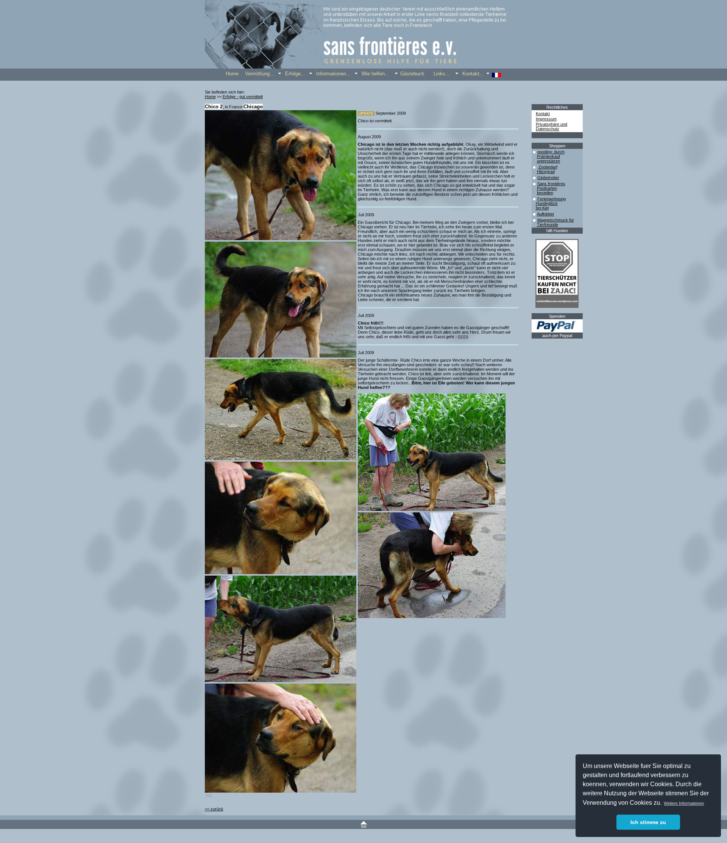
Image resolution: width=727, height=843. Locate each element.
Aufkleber (545, 214)
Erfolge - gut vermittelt (243, 96)
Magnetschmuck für (555, 220)
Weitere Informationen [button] (684, 803)
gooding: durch (551, 152)
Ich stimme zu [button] (648, 822)
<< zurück (214, 809)
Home (210, 96)
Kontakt (543, 113)
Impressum (546, 119)
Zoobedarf (547, 167)
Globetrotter (548, 177)
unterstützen (548, 161)
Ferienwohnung (551, 199)
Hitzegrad (546, 171)
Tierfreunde (547, 224)
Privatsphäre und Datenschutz (551, 126)
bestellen (545, 192)
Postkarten (547, 188)
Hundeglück (547, 203)
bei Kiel (542, 208)
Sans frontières (551, 183)
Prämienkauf (548, 156)
